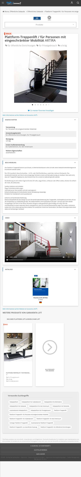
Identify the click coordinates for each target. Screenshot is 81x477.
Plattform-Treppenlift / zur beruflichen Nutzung (23, 427)
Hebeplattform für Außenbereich (31, 402)
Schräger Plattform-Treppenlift (19, 423)
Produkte (39, 25)
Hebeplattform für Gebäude (18, 406)
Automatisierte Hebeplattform (18, 410)
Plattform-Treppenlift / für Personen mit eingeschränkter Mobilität (29, 414)
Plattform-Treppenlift (60, 410)
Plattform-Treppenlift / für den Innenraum (49, 419)
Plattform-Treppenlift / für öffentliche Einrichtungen (55, 427)
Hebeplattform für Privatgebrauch (41, 410)
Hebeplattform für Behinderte (53, 402)
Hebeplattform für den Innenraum (39, 406)
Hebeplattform (14, 402)
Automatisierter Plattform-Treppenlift (42, 423)
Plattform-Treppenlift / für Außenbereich (21, 419)
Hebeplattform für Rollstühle (61, 406)
